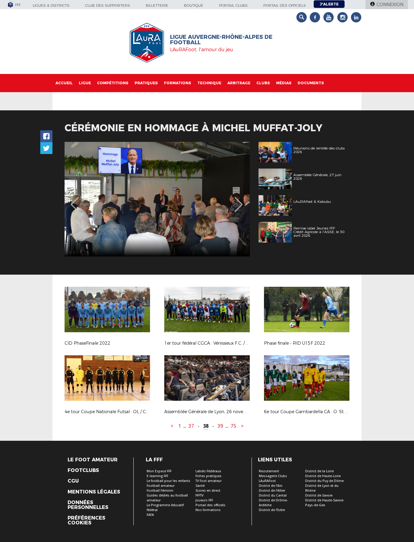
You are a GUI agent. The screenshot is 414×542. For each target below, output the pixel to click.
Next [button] (238, 200)
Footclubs (83, 470)
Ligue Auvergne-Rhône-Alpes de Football (221, 40)
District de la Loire (319, 471)
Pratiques (146, 83)
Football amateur (161, 486)
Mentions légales (94, 492)
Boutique (193, 5)
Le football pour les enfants (168, 481)
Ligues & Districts (51, 5)
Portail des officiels (284, 5)
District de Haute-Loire (323, 476)
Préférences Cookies (86, 520)
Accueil (64, 83)
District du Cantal (273, 495)
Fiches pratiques (208, 476)
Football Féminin (160, 491)
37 (191, 426)
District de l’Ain (270, 486)
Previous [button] (74, 200)
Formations (177, 83)
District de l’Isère (272, 510)
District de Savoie (318, 495)
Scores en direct (207, 491)
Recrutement (269, 471)
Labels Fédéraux (208, 471)
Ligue (85, 83)
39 (220, 426)
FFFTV (199, 495)
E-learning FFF (157, 476)
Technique (209, 83)
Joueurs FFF (204, 500)
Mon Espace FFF (159, 471)
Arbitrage (238, 83)
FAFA (150, 515)
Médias (284, 83)
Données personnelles (88, 505)
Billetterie (157, 5)
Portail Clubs (233, 5)
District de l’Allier (272, 491)
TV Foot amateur (208, 481)
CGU (73, 481)
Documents (311, 83)
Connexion (389, 4)
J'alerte (329, 4)
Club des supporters (107, 5)
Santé (200, 486)
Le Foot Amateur (93, 459)
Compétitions (113, 83)
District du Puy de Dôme (324, 481)
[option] (157, 199)
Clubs (263, 83)
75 (233, 426)
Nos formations (208, 510)
